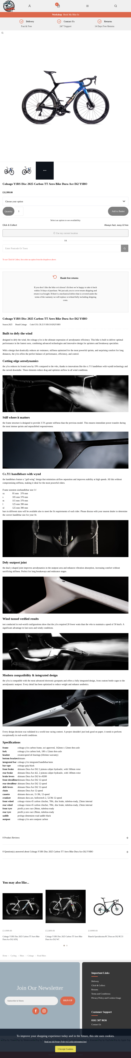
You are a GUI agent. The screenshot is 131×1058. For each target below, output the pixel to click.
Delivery (95, 981)
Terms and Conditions (100, 994)
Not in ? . (22, 255)
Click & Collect (98, 985)
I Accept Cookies (65, 1049)
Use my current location (66, 233)
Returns (94, 989)
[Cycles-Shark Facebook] (35, 1010)
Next (125, 918)
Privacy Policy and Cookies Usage (106, 998)
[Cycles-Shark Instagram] (44, 1010)
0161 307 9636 (99, 1020)
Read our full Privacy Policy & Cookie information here (65, 1042)
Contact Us (96, 1024)
